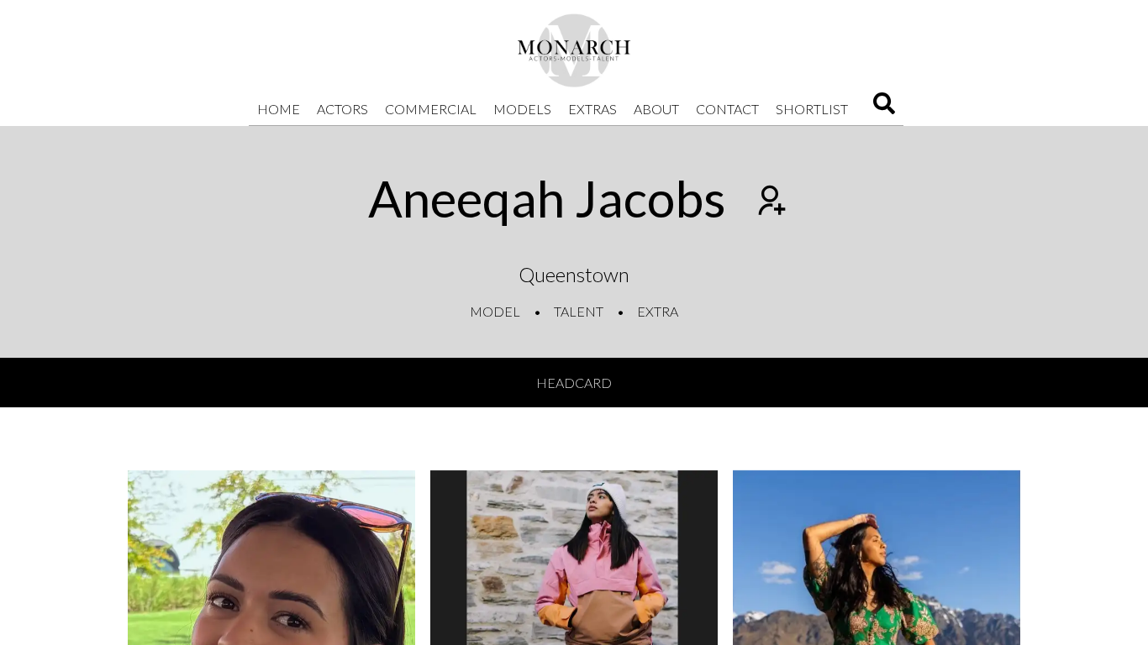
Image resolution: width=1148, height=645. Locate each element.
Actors (342, 109)
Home (278, 109)
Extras (592, 109)
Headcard (574, 383)
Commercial (431, 109)
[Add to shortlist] (770, 202)
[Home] (574, 50)
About (656, 109)
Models (522, 109)
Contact (727, 109)
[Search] (884, 109)
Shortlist (812, 109)
